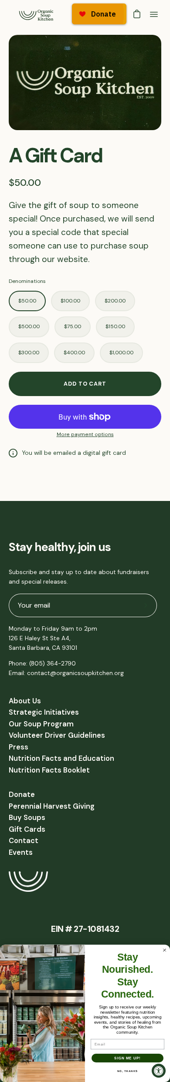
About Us (25, 701)
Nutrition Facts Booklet (49, 770)
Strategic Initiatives (44, 712)
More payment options (85, 434)
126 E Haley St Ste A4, (39, 638)
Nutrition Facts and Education (61, 758)
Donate (22, 794)
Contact (23, 840)
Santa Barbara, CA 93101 (43, 648)
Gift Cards (27, 829)
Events (21, 852)
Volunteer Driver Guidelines (57, 735)
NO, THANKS (127, 1071)
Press (18, 747)
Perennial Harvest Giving (52, 806)
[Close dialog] (164, 950)
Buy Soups (27, 817)
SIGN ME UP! (127, 1058)
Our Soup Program (41, 724)
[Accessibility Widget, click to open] (159, 1071)
